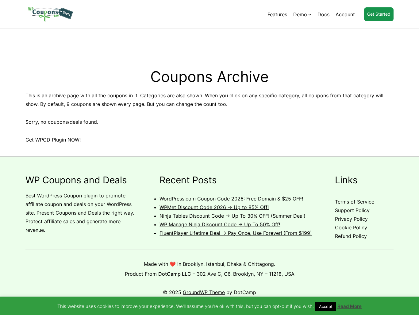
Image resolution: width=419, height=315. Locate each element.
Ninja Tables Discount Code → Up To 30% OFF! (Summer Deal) (233, 216)
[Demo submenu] (309, 14)
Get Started (378, 14)
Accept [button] (326, 306)
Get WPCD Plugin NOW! (53, 140)
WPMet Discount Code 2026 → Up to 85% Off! (214, 207)
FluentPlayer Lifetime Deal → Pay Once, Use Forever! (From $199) (236, 233)
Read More (349, 306)
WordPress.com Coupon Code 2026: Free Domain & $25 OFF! (231, 199)
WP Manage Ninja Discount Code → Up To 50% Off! (220, 224)
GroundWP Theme (204, 292)
